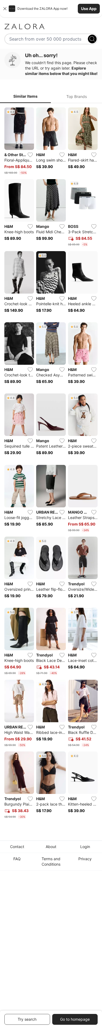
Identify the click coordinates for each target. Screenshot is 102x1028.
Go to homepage (75, 1019)
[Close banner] (5, 8)
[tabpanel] (51, 464)
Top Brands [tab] (76, 96)
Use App (89, 8)
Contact (17, 846)
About (51, 846)
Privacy (85, 858)
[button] (51, 8)
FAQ (17, 858)
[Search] (92, 39)
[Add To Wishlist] (30, 154)
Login (85, 846)
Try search (27, 1019)
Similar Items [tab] (25, 96)
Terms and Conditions (51, 861)
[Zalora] (51, 26)
